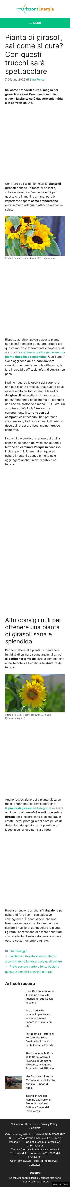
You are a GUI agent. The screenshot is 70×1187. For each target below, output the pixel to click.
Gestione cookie (60, 1184)
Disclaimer (35, 1127)
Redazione (31, 1124)
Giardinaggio (18, 951)
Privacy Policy (49, 1124)
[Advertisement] (35, 144)
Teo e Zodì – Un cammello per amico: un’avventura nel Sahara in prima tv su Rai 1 (38, 1018)
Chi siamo (17, 1124)
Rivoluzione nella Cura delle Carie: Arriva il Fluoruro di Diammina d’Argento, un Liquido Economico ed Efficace (39, 1061)
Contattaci (35, 1164)
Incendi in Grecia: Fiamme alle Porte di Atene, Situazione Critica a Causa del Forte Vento (38, 1103)
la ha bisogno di (28, 808)
